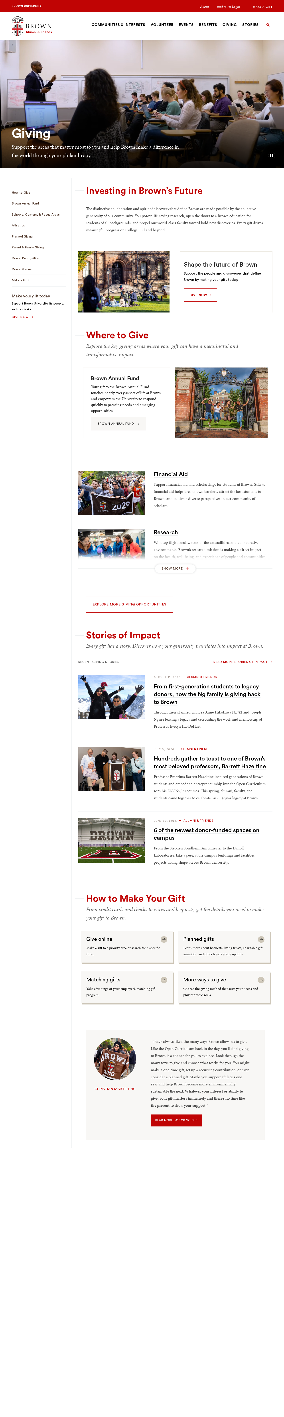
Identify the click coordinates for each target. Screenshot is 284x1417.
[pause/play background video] (271, 155)
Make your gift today (31, 296)
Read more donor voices (176, 1120)
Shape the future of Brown (220, 264)
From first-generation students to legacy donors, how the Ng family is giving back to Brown (207, 694)
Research (166, 532)
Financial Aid (171, 474)
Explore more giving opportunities (129, 604)
